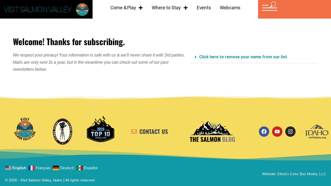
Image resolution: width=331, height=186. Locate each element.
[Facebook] (264, 131)
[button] (269, 7)
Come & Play (123, 7)
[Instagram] (290, 131)
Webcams (230, 7)
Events (204, 7)
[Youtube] (277, 131)
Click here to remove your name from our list (243, 56)
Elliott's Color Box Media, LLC (301, 174)
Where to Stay (166, 7)
